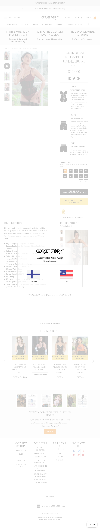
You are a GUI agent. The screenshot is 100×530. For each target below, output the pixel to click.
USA (66, 281)
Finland (34, 281)
